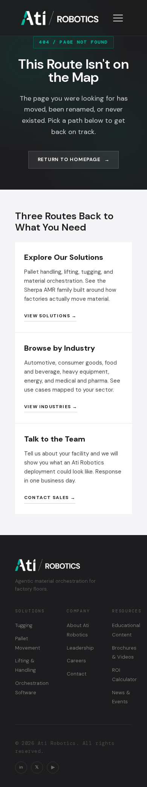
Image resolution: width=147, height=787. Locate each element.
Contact (76, 674)
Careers (76, 660)
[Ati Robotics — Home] (59, 18)
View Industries (47, 407)
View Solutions (47, 316)
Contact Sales (46, 498)
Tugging (23, 625)
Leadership (80, 648)
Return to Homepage (69, 159)
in (21, 767)
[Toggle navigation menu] (118, 18)
